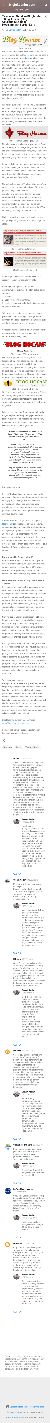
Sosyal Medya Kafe (22, 1145)
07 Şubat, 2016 (28, 1094)
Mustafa (17, 1050)
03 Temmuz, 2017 (21, 1192)
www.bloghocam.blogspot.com (16, 723)
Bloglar (19, 747)
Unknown (17, 1243)
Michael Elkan (21, 1412)
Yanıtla (17, 874)
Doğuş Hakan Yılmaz (23, 1189)
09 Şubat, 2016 (38, 1145)
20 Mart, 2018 (28, 1277)
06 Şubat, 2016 (28, 1051)
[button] (46, 17)
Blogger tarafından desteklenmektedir (26, 1407)
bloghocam (7, 524)
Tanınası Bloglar (32, 747)
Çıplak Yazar (19, 880)
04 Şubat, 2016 (32, 880)
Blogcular (7, 747)
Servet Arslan (28, 819)
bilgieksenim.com (22, 5)
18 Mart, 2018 (28, 1243)
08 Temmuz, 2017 (30, 1218)
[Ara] (46, 5)
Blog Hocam (27, 55)
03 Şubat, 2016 (26, 758)
